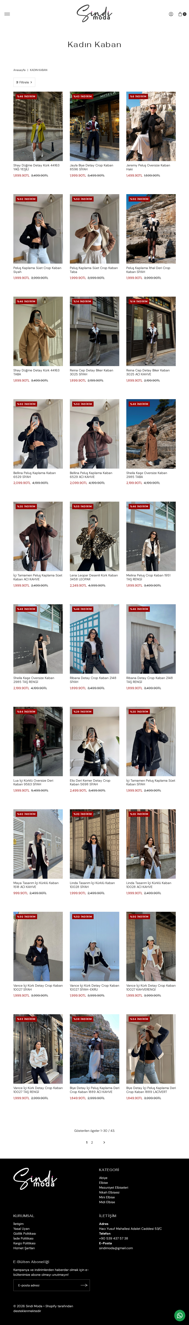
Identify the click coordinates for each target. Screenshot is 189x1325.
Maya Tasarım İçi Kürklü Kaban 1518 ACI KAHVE (36, 885)
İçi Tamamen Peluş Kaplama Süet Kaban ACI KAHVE (37, 577)
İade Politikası (23, 1238)
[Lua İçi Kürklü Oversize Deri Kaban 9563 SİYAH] (38, 741)
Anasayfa (19, 70)
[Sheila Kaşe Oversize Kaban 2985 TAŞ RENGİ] (38, 639)
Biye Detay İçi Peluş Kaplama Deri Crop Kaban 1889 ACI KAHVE (94, 1090)
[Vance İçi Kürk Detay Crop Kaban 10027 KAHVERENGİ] (151, 946)
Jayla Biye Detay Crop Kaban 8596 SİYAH (91, 167)
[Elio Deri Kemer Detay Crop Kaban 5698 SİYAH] (94, 741)
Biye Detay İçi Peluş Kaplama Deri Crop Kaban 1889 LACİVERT (151, 1090)
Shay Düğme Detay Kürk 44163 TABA (36, 372)
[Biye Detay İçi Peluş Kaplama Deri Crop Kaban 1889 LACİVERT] (151, 1049)
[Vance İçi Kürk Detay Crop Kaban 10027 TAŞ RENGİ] (38, 1049)
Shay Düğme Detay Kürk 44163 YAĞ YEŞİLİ (36, 167)
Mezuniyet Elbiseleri (113, 1187)
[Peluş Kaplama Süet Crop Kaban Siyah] (38, 229)
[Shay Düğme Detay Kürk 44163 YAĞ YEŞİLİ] (38, 126)
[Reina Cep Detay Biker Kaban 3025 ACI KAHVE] (151, 331)
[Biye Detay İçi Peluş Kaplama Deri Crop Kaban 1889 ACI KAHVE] (94, 1049)
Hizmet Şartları (24, 1248)
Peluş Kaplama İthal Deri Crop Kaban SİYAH (148, 270)
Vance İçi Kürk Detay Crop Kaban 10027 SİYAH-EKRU (94, 987)
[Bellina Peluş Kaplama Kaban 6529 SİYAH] (38, 434)
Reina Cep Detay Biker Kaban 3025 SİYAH (91, 372)
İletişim (18, 1224)
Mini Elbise (107, 1197)
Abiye (103, 1178)
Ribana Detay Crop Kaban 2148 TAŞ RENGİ (149, 680)
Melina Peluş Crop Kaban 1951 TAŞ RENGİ (148, 577)
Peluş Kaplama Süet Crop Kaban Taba (94, 270)
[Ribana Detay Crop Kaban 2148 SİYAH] (94, 639)
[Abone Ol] (84, 1285)
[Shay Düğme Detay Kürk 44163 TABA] (38, 331)
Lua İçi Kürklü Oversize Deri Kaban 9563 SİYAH (33, 782)
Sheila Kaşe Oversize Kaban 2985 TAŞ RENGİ (33, 680)
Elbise (103, 1183)
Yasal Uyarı (21, 1229)
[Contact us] (179, 1315)
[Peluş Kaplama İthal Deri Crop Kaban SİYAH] (151, 229)
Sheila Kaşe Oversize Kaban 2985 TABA (146, 475)
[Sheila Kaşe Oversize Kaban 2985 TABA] (151, 434)
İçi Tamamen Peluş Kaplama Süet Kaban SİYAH (150, 782)
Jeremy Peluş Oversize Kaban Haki (148, 167)
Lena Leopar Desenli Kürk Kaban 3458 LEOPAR (94, 577)
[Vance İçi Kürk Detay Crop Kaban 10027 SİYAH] (38, 946)
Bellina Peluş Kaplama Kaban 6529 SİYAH (34, 475)
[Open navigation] (7, 14)
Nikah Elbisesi (109, 1192)
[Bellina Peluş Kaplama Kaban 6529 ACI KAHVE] (94, 434)
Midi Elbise (107, 1202)
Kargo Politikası (24, 1243)
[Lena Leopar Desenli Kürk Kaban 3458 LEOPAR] (94, 536)
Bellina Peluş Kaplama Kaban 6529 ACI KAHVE (91, 475)
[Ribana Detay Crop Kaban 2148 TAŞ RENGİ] (151, 639)
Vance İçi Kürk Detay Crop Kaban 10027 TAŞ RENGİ (38, 1090)
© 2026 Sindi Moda (27, 1306)
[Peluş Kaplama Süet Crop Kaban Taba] (94, 229)
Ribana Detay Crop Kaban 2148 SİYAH (93, 680)
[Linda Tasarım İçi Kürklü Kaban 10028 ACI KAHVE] (151, 844)
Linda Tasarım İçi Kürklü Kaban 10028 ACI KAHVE (148, 885)
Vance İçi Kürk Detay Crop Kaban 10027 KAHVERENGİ (151, 987)
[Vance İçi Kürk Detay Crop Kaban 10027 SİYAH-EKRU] (94, 946)
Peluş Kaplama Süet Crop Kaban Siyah (37, 270)
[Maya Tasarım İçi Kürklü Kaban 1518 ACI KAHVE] (38, 844)
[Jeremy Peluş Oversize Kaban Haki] (151, 126)
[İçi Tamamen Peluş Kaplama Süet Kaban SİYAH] (151, 741)
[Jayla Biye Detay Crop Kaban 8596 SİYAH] (94, 126)
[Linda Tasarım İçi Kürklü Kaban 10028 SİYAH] (94, 844)
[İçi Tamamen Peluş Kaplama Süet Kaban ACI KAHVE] (38, 536)
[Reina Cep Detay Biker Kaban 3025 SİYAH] (94, 331)
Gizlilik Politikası (24, 1233)
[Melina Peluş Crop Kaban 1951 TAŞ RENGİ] (151, 536)
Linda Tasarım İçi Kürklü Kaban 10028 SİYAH (92, 885)
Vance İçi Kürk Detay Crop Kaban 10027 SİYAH (38, 987)
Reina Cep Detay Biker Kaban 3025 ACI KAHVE (148, 372)
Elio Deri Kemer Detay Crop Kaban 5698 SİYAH (90, 782)
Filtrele (24, 82)
